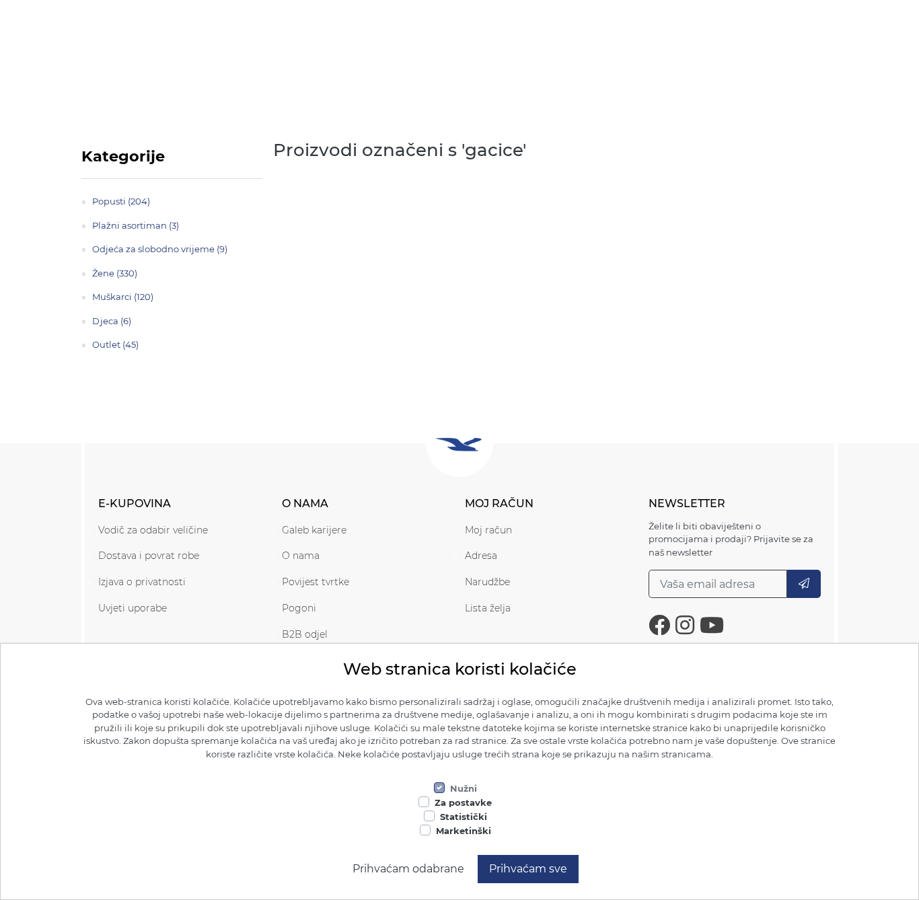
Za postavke (463, 802)
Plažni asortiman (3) (135, 225)
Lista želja (488, 608)
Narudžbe (487, 582)
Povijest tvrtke (315, 582)
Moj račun (488, 530)
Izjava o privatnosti (142, 582)
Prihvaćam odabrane (408, 868)
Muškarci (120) (122, 296)
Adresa (481, 556)
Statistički (463, 816)
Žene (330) (114, 273)
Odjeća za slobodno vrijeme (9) (159, 248)
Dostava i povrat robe (148, 556)
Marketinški (463, 830)
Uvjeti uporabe (132, 608)
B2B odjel (305, 634)
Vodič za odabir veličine (153, 530)
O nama (301, 556)
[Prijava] (804, 584)
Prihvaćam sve (528, 868)
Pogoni (299, 608)
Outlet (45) (115, 344)
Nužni (463, 788)
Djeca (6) (111, 320)
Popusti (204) (121, 201)
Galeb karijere (314, 530)
